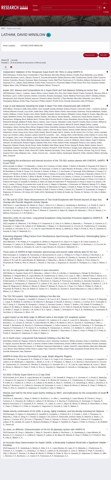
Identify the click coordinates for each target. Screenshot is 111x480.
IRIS (3, 28)
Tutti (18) (103, 55)
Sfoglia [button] (35, 10)
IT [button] (104, 3)
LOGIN (106, 12)
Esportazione (90, 55)
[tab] (5, 67)
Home (35, 5)
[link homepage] (15, 8)
